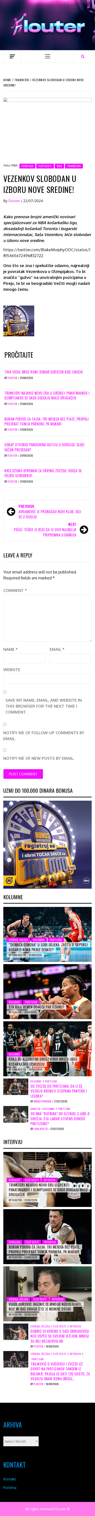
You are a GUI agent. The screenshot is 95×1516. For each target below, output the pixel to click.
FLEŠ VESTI (45, 166)
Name (10, 649)
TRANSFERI (74, 166)
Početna (9, 1487)
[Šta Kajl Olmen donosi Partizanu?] (47, 991)
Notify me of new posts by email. (38, 758)
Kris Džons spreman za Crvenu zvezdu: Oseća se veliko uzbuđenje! (43, 473)
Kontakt (9, 1479)
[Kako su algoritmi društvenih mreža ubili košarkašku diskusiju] (47, 1048)
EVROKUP (14, 1180)
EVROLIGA (27, 166)
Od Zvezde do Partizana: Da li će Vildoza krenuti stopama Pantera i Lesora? (58, 1091)
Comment (15, 590)
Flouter (14, 201)
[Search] (82, 56)
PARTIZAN (56, 940)
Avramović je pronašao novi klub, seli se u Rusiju (50, 512)
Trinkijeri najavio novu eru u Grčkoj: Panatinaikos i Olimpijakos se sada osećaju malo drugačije (46, 395)
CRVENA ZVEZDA (18, 940)
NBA (59, 166)
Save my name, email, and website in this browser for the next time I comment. (44, 706)
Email (57, 649)
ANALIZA (35, 1109)
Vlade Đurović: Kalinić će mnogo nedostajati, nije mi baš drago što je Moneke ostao (45, 1307)
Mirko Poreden (43, 1101)
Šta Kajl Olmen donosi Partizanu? (36, 1007)
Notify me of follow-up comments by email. (43, 735)
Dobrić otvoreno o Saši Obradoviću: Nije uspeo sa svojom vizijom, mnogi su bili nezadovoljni (60, 1336)
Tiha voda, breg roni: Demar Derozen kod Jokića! (43, 372)
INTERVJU (49, 1180)
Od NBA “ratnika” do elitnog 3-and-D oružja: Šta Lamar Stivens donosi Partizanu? (60, 1118)
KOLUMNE (39, 940)
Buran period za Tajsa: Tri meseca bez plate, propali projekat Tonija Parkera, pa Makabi (46, 421)
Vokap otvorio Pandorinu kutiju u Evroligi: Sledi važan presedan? (44, 447)
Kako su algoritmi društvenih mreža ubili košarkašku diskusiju (43, 1061)
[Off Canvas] (12, 56)
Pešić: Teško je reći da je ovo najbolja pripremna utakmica (45, 530)
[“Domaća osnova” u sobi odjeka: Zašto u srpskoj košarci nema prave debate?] (47, 934)
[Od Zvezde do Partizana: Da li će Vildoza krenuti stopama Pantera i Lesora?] (15, 1086)
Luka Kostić (19, 955)
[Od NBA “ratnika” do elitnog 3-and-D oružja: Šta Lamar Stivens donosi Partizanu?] (15, 1114)
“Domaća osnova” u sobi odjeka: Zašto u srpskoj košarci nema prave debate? (48, 947)
